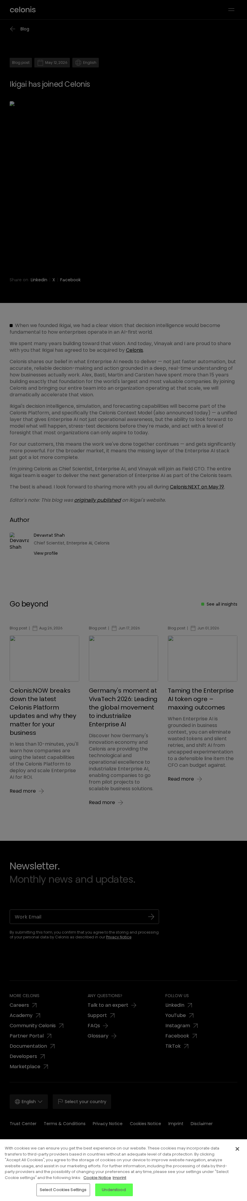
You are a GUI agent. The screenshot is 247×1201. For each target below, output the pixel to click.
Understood (114, 1190)
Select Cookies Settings (63, 1190)
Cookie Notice (97, 1178)
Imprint (119, 1178)
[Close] (237, 1149)
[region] (123, 1170)
